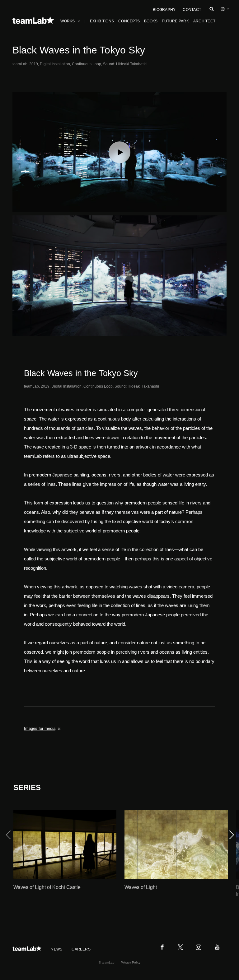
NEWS (56, 949)
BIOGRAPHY (164, 9)
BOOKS (150, 21)
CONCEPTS (129, 21)
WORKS (67, 21)
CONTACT (192, 9)
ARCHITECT (204, 21)
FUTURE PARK (175, 21)
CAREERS (81, 949)
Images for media (39, 728)
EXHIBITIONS (102, 21)
